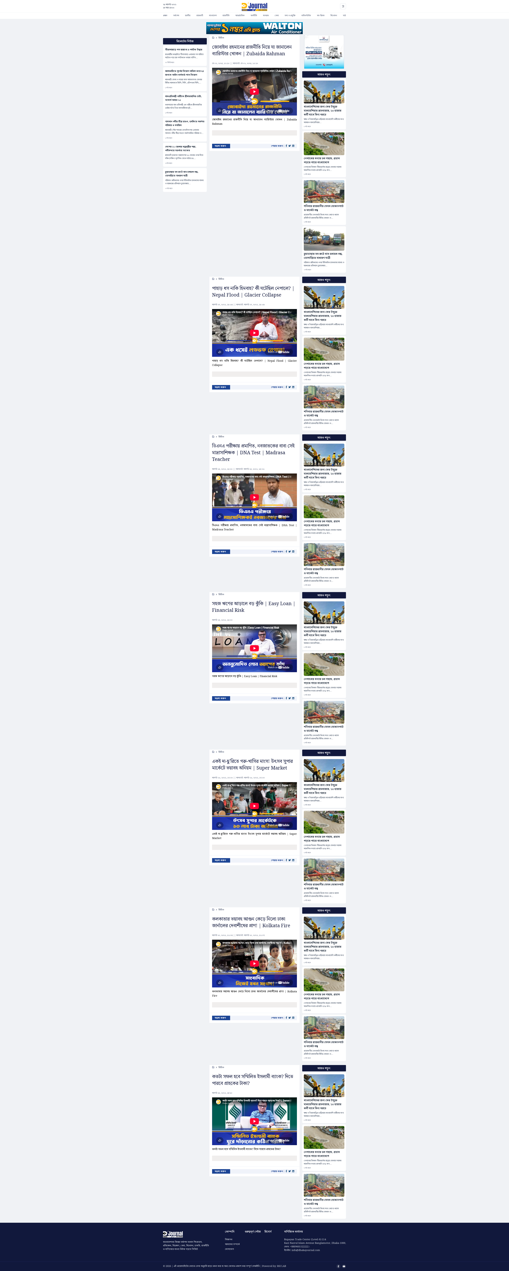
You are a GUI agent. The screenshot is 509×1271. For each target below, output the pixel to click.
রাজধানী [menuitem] (199, 15)
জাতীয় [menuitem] (187, 15)
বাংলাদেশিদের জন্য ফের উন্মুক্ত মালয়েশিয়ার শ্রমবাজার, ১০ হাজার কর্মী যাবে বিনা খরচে (322, 111)
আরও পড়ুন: (324, 74)
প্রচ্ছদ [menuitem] (165, 15)
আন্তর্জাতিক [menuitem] (240, 15)
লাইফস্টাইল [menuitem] (306, 15)
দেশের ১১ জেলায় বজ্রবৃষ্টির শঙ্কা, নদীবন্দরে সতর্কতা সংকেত (180, 148)
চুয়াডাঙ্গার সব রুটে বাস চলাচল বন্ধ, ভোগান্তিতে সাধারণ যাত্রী (181, 174)
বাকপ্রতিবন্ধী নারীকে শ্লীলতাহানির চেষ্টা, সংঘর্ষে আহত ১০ (183, 98)
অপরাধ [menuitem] (266, 15)
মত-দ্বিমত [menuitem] (320, 15)
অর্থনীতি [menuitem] (254, 15)
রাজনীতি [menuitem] (226, 15)
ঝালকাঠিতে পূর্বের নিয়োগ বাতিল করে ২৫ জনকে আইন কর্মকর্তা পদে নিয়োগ (184, 73)
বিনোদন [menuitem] (333, 15)
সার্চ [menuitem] (344, 15)
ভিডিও (221, 38)
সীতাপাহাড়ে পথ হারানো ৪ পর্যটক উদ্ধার (183, 50)
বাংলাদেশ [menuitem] (213, 15)
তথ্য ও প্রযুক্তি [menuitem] (290, 15)
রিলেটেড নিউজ (185, 41)
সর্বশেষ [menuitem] (176, 15)
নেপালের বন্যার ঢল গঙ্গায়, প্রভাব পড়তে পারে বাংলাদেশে (322, 160)
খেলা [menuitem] (277, 15)
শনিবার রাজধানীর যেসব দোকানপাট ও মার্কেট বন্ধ (323, 208)
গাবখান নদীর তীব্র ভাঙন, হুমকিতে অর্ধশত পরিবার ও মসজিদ (184, 123)
